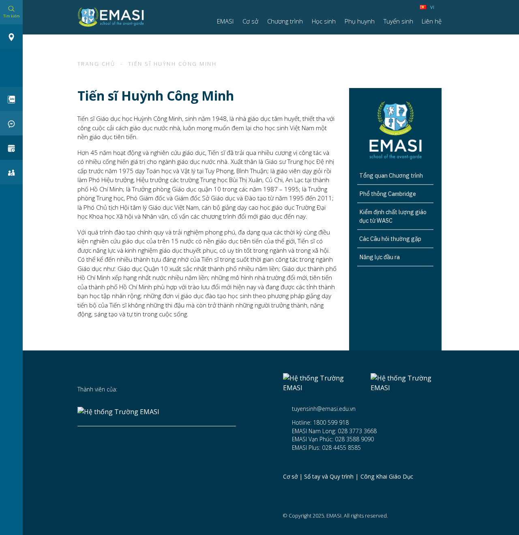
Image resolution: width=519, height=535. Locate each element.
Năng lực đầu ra (379, 257)
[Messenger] (11, 123)
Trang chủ (96, 63)
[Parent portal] (11, 172)
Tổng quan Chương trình (391, 175)
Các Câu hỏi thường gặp (390, 239)
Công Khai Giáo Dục (386, 476)
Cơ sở (290, 476)
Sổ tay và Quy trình (329, 476)
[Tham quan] (11, 147)
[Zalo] (11, 99)
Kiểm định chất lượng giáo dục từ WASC (393, 216)
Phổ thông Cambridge (387, 194)
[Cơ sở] (11, 36)
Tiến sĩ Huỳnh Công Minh (172, 63)
